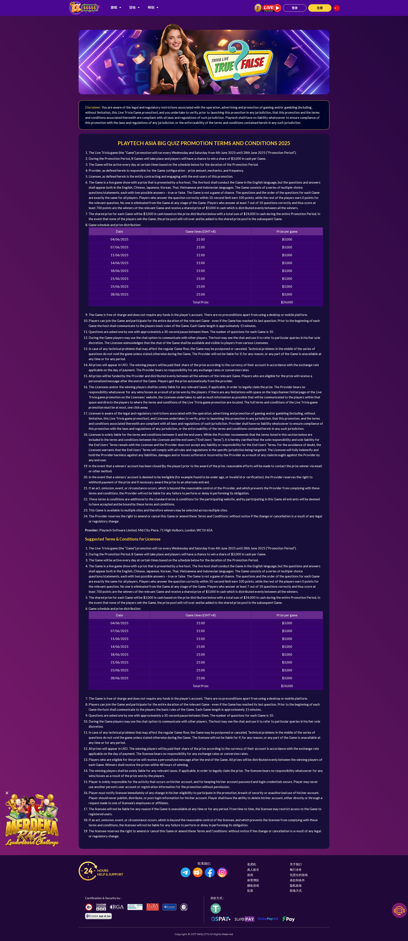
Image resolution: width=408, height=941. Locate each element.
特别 (151, 7)
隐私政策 (296, 885)
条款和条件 (297, 880)
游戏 (114, 7)
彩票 (250, 890)
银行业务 (296, 869)
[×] (31, 820)
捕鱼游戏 (253, 885)
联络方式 (296, 890)
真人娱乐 (253, 869)
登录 (295, 8)
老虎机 (251, 864)
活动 (132, 7)
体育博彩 (253, 880)
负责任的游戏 (299, 875)
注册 (320, 8)
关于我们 (296, 864)
